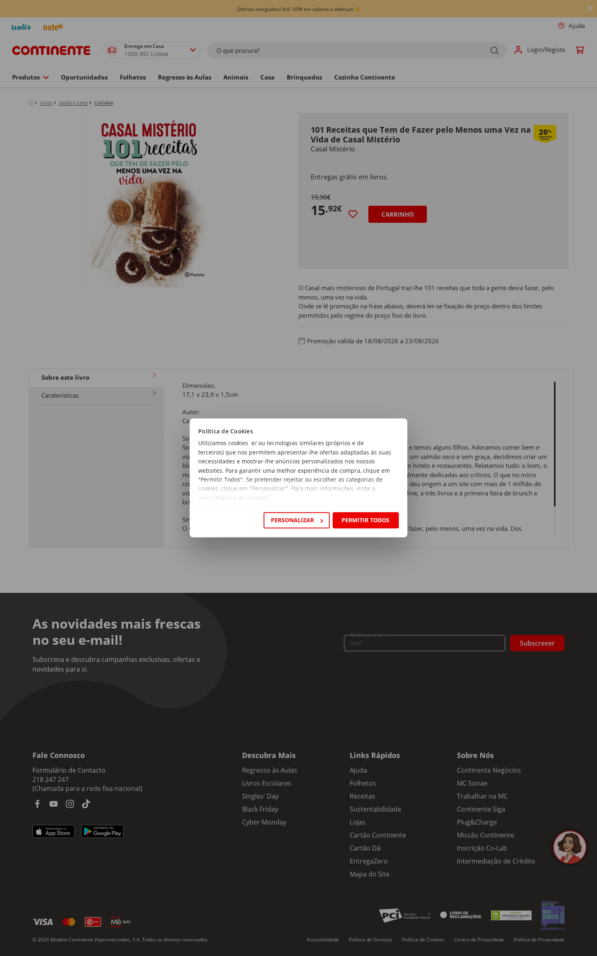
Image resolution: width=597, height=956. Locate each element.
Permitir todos (365, 520)
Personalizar (292, 520)
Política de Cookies (242, 498)
